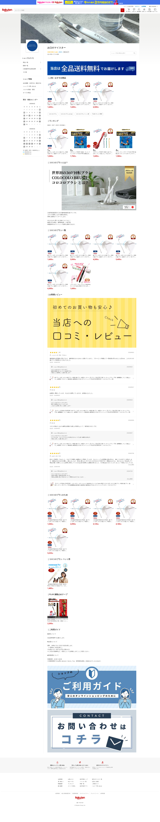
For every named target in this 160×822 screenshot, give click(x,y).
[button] (153, 6)
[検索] (122, 10)
